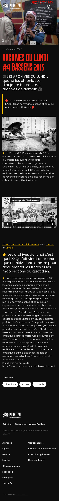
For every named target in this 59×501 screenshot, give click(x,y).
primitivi (50, 244)
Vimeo (9, 247)
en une (25, 384)
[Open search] (49, 6)
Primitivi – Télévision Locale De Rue (23, 424)
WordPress (22, 494)
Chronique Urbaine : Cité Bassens (20, 244)
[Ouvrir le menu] (55, 6)
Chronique (10, 384)
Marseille (39, 384)
